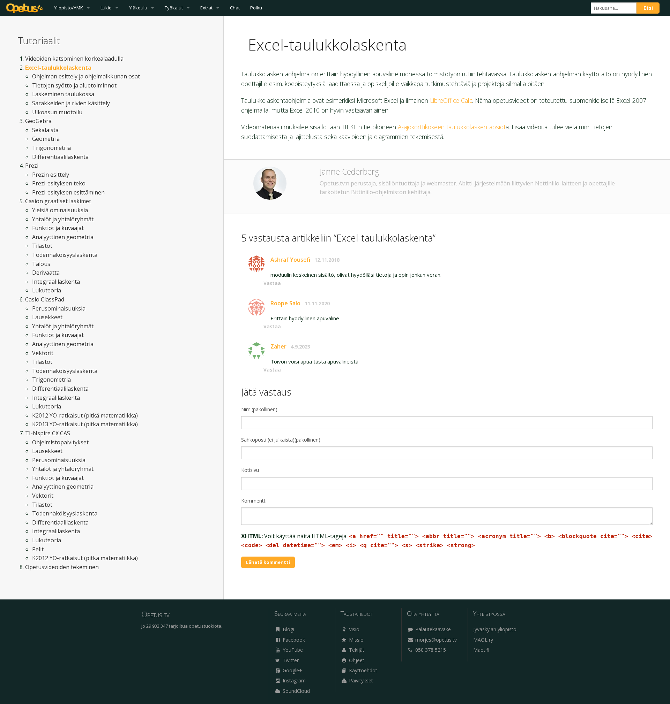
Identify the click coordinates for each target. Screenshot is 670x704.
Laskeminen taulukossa (63, 94)
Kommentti (254, 500)
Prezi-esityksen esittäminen (68, 192)
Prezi (31, 165)
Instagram (293, 680)
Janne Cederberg (349, 171)
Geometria (46, 139)
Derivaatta (46, 272)
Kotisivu (250, 470)
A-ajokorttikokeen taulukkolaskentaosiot (452, 127)
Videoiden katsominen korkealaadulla (74, 58)
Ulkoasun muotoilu (57, 112)
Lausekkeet (47, 317)
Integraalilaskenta (56, 281)
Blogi (287, 629)
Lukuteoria (46, 290)
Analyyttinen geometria (63, 237)
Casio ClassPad (44, 299)
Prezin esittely (50, 174)
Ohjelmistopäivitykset (60, 442)
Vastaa (272, 283)
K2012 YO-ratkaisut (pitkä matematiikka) (85, 415)
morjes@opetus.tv (435, 639)
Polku (256, 8)
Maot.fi (481, 649)
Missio (356, 639)
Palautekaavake (432, 629)
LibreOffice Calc (451, 100)
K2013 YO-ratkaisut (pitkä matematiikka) (85, 424)
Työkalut (174, 8)
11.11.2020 (317, 303)
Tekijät (356, 649)
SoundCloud (295, 691)
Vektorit (42, 353)
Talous (41, 264)
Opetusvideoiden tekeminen (62, 567)
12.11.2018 (327, 260)
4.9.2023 (300, 346)
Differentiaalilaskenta (60, 157)
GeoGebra (38, 121)
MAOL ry (483, 639)
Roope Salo (285, 303)
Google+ (291, 670)
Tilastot (42, 246)
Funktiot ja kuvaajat (58, 228)
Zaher (278, 346)
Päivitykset (360, 680)
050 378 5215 (430, 649)
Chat (235, 8)
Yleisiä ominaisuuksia (60, 210)
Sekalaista (45, 130)
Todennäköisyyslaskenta (64, 255)
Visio (353, 629)
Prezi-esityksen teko (58, 183)
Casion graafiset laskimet (58, 201)
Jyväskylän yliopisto (494, 629)
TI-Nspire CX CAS (47, 433)
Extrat (206, 8)
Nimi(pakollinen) (259, 409)
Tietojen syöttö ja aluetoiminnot (74, 85)
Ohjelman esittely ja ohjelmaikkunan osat (86, 76)
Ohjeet (356, 660)
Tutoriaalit (38, 40)
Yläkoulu (138, 8)
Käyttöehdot (362, 670)
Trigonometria (51, 148)
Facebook (293, 639)
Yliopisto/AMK (68, 8)
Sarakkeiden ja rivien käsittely (71, 103)
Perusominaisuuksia (58, 308)
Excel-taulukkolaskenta (58, 67)
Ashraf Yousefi (290, 259)
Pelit (38, 549)
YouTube (292, 649)
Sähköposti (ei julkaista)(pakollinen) (280, 439)
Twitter (290, 660)
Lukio (106, 8)
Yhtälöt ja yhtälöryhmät (63, 219)
